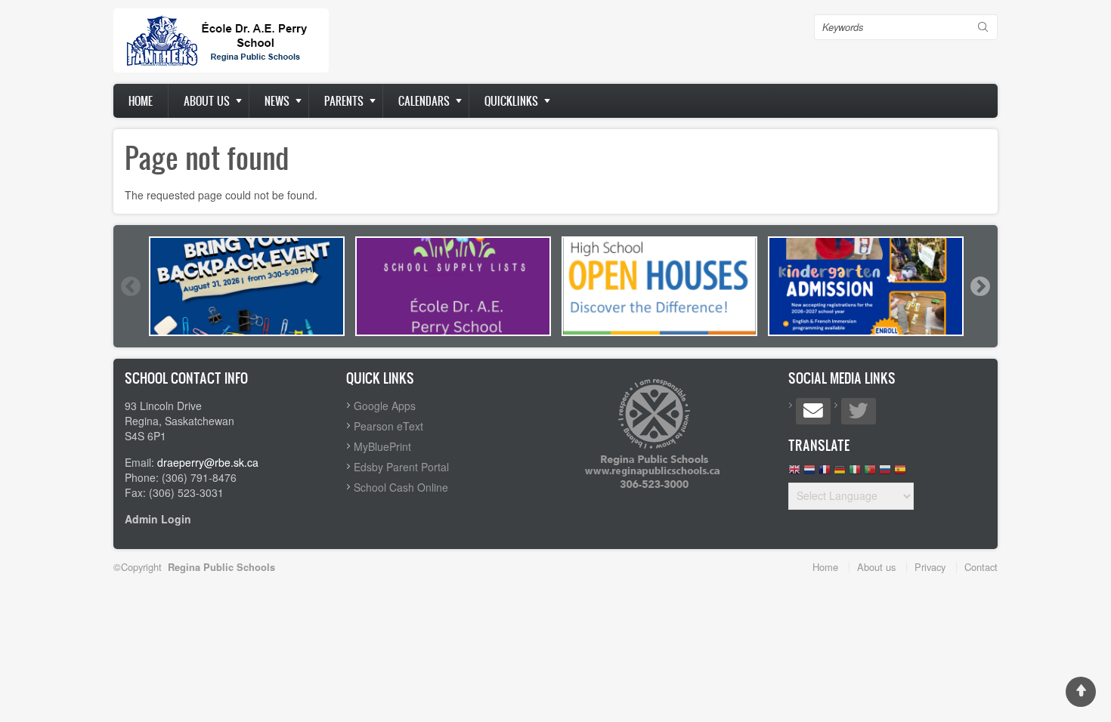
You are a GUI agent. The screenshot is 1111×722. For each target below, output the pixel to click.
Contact (981, 567)
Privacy (929, 567)
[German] (840, 473)
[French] (825, 473)
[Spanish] (900, 473)
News (277, 101)
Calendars (424, 101)
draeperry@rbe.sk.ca (207, 462)
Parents (344, 101)
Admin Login (158, 518)
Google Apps (385, 405)
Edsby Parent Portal (401, 466)
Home (140, 101)
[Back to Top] (1081, 692)
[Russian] (885, 473)
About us (207, 101)
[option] (247, 286)
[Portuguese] (870, 473)
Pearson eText (388, 426)
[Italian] (855, 473)
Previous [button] (130, 286)
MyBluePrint (382, 446)
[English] (794, 473)
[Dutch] (809, 473)
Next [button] (979, 286)
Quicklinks (511, 101)
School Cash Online (401, 487)
